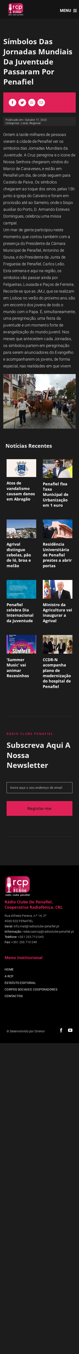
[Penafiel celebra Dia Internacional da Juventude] (21, 589)
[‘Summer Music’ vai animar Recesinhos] (21, 644)
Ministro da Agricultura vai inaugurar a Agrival (57, 612)
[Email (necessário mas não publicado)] (41, 102)
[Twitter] (22, 102)
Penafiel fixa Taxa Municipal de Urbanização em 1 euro (55, 494)
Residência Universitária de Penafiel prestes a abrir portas (57, 554)
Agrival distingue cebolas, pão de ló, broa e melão (19, 554)
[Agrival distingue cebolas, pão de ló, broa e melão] (21, 528)
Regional (35, 123)
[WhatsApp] (31, 102)
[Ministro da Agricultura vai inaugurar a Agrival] (57, 589)
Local (24, 123)
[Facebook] (12, 102)
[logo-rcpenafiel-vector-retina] (15, 4)
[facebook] (61, 1030)
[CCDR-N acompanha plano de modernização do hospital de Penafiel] (57, 644)
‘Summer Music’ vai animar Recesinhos (18, 667)
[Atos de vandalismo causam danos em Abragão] (21, 468)
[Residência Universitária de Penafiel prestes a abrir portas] (57, 528)
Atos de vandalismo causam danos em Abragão (21, 491)
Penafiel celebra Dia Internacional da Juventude (20, 612)
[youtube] (70, 1030)
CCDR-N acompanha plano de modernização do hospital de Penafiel (57, 673)
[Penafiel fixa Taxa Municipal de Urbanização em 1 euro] (57, 468)
